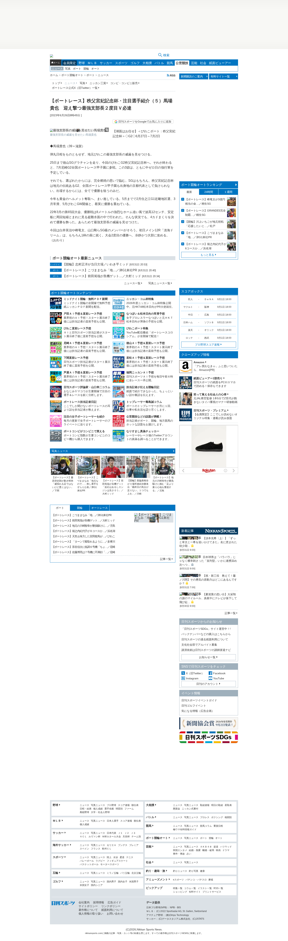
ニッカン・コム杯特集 (140, 298)
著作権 (163, 933)
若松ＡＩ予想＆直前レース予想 (145, 357)
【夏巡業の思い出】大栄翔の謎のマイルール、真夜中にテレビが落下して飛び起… (208, 598)
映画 (218, 850)
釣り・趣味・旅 (155, 870)
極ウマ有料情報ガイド (185, 829)
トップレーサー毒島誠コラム (144, 401)
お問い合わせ (115, 913)
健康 (202, 871)
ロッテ (189, 338)
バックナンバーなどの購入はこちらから (206, 634)
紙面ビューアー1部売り (208, 378)
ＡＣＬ (83, 836)
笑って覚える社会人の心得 (210, 394)
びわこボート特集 (137, 328)
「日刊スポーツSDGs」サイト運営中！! (206, 628)
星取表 (228, 805)
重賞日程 (218, 826)
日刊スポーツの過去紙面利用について (204, 639)
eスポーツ (178, 879)
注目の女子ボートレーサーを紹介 (84, 416)
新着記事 (187, 531)
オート (95, 68)
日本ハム (188, 322)
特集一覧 (177, 888)
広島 (206, 314)
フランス (95, 849)
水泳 (115, 857)
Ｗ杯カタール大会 (111, 836)
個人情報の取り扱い (91, 913)
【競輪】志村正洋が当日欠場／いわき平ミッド (96, 264)
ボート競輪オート (157, 837)
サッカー (106, 63)
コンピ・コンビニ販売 (124, 83)
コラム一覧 (190, 888)
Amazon (199, 362)
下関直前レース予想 (76, 357)
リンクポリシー (110, 906)
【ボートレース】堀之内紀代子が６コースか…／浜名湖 (83, 531)
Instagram (192, 678)
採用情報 (98, 902)
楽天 (190, 330)
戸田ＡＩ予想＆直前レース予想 (83, 313)
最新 (189, 191)
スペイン (84, 849)
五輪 (55, 872)
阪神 (206, 307)
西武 (206, 338)
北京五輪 (136, 873)
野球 (82, 63)
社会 (203, 63)
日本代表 (111, 833)
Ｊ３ (133, 833)
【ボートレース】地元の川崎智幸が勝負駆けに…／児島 (83, 525)
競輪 (86, 68)
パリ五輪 (125, 873)
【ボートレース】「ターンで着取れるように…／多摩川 (83, 541)
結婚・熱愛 (195, 850)
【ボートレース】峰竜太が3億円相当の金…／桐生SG (205, 201)
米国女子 (84, 885)
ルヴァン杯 (94, 836)
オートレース (99, 507)
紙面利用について (112, 909)
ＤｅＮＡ (209, 299)
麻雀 (210, 879)
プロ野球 (111, 805)
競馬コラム (206, 826)
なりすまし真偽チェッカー (142, 431)
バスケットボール (89, 864)
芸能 (194, 63)
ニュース (57, 68)
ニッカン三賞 (98, 83)
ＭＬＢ (92, 63)
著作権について (88, 909)
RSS (172, 75)
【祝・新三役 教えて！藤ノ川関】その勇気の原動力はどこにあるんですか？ (208, 579)
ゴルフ (135, 63)
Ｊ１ (120, 833)
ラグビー (100, 861)
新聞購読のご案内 (192, 76)
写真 (68, 68)
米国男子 (134, 881)
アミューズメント (157, 879)
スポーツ (121, 63)
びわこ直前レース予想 (77, 328)
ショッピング (180, 892)
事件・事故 (179, 854)
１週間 (228, 191)
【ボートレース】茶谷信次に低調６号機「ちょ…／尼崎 (83, 546)
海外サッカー (61, 845)
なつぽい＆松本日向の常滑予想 (145, 313)
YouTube (218, 678)
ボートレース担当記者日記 (80, 401)
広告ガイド (114, 902)
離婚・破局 (208, 850)
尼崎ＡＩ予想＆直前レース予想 (83, 343)
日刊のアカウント (207, 683)
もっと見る (207, 254)
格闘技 (228, 817)
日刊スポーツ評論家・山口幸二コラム (87, 387)
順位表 (135, 805)
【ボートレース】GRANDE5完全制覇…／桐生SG (205, 212)
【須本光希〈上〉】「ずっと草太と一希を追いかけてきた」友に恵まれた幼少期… (208, 542)
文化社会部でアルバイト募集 (199, 644)
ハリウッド (226, 847)
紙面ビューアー (220, 63)
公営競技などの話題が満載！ (144, 416)
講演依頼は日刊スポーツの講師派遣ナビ (206, 650)
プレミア (134, 845)
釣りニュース (180, 871)
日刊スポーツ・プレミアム (210, 410)
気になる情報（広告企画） (197, 710)
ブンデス (122, 845)
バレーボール (87, 861)
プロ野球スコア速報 (207, 344)
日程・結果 (85, 809)
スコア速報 (124, 805)
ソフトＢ (209, 322)
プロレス (204, 817)
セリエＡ (111, 845)
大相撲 (147, 63)
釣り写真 (193, 871)
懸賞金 (176, 809)
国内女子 (122, 881)
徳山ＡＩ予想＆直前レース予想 (145, 343)
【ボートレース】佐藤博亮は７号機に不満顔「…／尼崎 (83, 552)
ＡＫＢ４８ (206, 847)
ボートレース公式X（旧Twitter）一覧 (75, 87)
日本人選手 (113, 821)
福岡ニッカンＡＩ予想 (140, 372)
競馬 (170, 63)
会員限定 (69, 63)
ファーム (129, 809)
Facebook (219, 673)
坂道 (216, 847)
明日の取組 (217, 805)
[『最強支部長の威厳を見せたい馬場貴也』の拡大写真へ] (79, 130)
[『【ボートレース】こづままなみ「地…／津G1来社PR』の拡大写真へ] (153, 532)
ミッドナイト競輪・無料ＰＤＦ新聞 (86, 298)
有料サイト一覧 (220, 76)
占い (189, 854)
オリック (209, 330)
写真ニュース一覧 (159, 283)
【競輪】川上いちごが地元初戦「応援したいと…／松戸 (204, 224)
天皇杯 (126, 836)
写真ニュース (60, 451)
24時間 (208, 191)
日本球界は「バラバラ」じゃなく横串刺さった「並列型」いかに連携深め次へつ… (208, 560)
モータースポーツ (109, 864)
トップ (56, 83)
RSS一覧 (218, 888)
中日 (190, 314)
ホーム (56, 63)
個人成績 (98, 809)
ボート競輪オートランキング (201, 184)
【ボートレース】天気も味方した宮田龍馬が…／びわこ (83, 536)
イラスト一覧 (205, 888)
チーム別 (136, 836)
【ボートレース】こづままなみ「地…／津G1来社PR (100, 270)
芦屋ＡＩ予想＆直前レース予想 (83, 372)
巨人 (190, 299)
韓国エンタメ (180, 850)
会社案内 (84, 902)
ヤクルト (188, 307)
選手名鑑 (109, 809)
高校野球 (84, 812)
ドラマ (225, 850)
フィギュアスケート (117, 861)
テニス (129, 857)
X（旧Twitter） (195, 673)
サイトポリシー (88, 906)
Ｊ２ (126, 833)
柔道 (122, 857)
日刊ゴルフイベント (193, 705)
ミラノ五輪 (113, 873)
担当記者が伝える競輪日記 (142, 387)
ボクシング (217, 817)
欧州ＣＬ (106, 849)
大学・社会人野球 (100, 812)
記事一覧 (165, 559)
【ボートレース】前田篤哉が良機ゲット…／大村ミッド (102, 276)
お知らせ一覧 (207, 657)
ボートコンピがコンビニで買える (84, 431)
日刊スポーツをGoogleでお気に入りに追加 (144, 121)
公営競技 (182, 63)
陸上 (109, 857)
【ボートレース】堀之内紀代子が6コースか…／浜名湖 (205, 246)
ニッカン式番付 (190, 809)
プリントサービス (211, 892)
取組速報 (204, 805)
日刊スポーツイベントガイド (199, 700)
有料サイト (195, 892)
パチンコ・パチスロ (196, 879)
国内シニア (97, 885)
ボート (77, 68)
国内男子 (111, 881)
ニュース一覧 (132, 283)
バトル (159, 63)
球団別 (119, 809)
